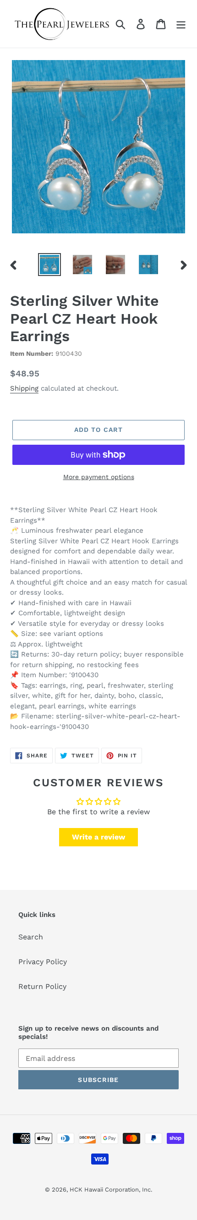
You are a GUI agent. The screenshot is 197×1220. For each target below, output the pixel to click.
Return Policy (42, 986)
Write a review (98, 837)
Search (30, 937)
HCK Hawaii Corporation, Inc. (111, 1189)
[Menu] (181, 24)
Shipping (24, 388)
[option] (49, 264)
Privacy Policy (42, 961)
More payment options (98, 476)
